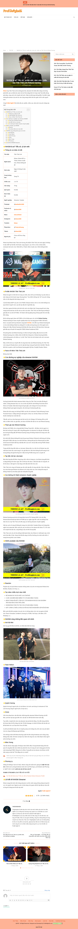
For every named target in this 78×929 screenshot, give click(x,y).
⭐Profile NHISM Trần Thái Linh (15, 115)
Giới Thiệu (15, 921)
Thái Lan (16, 17)
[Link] (27, 900)
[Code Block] (25, 900)
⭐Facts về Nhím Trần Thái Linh (15, 117)
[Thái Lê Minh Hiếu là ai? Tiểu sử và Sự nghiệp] (14, 854)
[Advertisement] (39, 34)
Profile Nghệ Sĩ (46, 791)
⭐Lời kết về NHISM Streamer (12, 142)
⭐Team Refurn (11, 134)
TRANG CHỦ (9, 17)
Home (4, 50)
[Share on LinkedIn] (27, 801)
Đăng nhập (47, 890)
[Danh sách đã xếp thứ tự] (19, 900)
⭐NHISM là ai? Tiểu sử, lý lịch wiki (13, 112)
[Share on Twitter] (24, 801)
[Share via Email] (29, 801)
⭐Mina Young (11, 139)
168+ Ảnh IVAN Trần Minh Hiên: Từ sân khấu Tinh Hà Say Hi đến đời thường (39, 2)
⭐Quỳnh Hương (11, 135)
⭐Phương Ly (11, 140)
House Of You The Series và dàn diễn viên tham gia (33, 4)
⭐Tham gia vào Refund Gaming (15, 120)
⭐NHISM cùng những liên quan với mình (15, 130)
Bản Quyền (38, 921)
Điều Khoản (23, 921)
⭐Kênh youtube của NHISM (12, 125)
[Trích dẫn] (23, 900)
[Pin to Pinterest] (26, 801)
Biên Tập (30, 921)
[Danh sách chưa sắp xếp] (21, 900)
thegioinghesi (16, 806)
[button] (28, 2)
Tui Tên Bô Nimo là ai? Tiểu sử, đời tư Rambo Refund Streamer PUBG (25, 776)
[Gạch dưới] (14, 900)
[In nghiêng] (12, 900)
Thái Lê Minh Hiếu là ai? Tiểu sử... (14, 863)
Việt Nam (22, 17)
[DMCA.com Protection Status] (57, 923)
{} (29, 900)
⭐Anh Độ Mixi (11, 132)
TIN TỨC (11, 50)
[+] (31, 900)
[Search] (74, 17)
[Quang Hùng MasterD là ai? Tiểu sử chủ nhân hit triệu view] (38, 854)
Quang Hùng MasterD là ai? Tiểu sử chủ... (39, 863)
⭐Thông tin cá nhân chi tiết (14, 113)
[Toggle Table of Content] (27, 109)
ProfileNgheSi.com (48, 923)
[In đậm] (10, 900)
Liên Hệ (45, 921)
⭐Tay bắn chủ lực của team (14, 122)
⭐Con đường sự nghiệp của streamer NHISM (16, 118)
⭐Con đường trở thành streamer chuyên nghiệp (18, 123)
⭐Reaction (10, 127)
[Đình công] (17, 900)
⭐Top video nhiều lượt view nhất (15, 129)
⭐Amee (9, 137)
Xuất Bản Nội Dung (60, 921)
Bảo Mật (51, 921)
